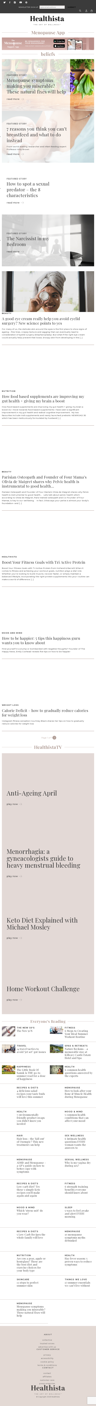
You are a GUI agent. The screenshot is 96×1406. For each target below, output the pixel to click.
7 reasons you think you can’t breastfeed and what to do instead (37, 134)
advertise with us (47, 1347)
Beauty (7, 313)
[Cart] (92, 10)
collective (47, 1340)
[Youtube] (20, 2)
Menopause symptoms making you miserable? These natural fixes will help (36, 86)
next (54, 738)
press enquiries (47, 1383)
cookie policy (47, 1362)
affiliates (47, 1377)
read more (13, 99)
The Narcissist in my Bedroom (28, 241)
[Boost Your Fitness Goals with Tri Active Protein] (48, 535)
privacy (47, 1355)
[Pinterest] (26, 2)
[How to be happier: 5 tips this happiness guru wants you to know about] (48, 611)
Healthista (9, 557)
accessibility (47, 1358)
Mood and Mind (12, 633)
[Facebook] (9, 2)
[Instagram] (15, 2)
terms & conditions (47, 1365)
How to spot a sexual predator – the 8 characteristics (28, 189)
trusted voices (47, 1343)
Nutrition (9, 391)
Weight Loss (10, 705)
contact (47, 1373)
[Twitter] (4, 2)
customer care (47, 1380)
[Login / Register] (86, 10)
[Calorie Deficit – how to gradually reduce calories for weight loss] (48, 683)
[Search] (80, 10)
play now (12, 804)
